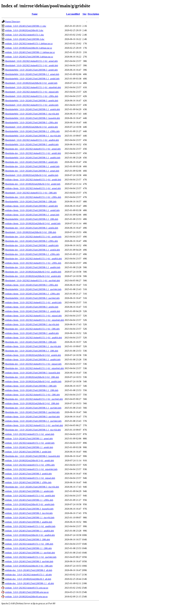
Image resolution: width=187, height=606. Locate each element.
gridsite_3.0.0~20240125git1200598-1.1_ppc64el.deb (30, 552)
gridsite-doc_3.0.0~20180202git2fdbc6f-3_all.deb (28, 579)
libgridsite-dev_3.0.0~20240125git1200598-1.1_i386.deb (31, 351)
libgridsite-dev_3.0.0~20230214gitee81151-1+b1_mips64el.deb (34, 368)
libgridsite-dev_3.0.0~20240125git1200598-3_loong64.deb (32, 456)
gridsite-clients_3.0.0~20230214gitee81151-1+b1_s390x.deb (33, 263)
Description (93, 14)
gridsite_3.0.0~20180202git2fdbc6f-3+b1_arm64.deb (29, 504)
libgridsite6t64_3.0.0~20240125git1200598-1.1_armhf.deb (32, 78)
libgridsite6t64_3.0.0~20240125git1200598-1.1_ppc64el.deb (33, 289)
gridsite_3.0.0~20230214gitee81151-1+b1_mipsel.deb (30, 478)
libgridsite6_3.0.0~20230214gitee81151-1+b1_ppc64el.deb (32, 280)
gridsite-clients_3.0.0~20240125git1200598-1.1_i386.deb (31, 390)
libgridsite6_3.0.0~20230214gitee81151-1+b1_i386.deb (31, 193)
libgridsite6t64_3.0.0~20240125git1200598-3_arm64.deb (31, 100)
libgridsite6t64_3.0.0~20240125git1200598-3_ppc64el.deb (32, 298)
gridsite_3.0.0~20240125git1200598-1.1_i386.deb (28, 548)
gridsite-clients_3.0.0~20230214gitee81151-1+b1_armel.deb (33, 188)
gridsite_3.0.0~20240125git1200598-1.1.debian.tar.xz (30, 52)
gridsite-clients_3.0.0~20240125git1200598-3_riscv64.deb (32, 324)
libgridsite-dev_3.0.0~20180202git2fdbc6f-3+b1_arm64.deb (33, 276)
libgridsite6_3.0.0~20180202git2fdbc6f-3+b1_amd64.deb (31, 175)
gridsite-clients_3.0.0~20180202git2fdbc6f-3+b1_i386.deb (32, 403)
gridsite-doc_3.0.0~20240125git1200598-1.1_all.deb (29, 583)
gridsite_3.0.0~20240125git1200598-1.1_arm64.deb (29, 491)
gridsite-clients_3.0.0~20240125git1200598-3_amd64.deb (32, 333)
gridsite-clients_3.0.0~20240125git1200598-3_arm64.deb (31, 307)
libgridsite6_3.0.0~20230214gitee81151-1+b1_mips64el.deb (33, 87)
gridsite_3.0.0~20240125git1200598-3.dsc (24, 39)
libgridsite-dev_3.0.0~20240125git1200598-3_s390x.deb (31, 241)
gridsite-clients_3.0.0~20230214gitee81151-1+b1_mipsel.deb (33, 315)
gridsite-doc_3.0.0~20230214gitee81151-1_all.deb (28, 574)
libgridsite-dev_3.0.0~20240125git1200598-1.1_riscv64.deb (33, 430)
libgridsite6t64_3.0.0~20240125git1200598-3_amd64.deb (32, 144)
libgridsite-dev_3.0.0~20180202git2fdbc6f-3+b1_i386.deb (32, 377)
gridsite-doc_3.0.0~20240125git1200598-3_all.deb (28, 570)
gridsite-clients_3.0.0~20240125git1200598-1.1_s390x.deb (32, 293)
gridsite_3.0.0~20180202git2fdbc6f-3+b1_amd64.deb (30, 535)
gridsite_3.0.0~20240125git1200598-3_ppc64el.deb (29, 561)
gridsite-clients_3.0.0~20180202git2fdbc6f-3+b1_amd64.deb (33, 381)
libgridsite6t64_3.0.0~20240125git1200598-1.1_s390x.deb (32, 131)
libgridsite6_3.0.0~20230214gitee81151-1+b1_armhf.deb (31, 65)
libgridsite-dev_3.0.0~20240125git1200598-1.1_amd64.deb (32, 267)
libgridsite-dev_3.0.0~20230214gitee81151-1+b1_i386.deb (32, 329)
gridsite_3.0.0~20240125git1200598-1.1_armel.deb (29, 438)
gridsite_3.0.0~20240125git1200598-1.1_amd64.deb (29, 530)
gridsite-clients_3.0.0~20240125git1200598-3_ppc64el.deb (32, 416)
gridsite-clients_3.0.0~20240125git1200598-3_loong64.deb (32, 372)
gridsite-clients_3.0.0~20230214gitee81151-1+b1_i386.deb (32, 394)
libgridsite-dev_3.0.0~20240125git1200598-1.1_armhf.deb (32, 166)
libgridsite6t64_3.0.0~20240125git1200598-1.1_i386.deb (31, 219)
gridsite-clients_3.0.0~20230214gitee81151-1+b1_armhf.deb (33, 179)
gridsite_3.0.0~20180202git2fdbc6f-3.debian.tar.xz (28, 48)
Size (84, 14)
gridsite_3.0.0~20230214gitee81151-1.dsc (24, 35)
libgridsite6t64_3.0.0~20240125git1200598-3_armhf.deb (31, 70)
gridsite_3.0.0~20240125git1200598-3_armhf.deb (28, 451)
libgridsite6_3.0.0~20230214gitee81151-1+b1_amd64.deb (32, 140)
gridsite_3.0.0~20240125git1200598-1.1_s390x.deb (29, 500)
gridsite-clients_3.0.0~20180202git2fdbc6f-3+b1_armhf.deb (32, 223)
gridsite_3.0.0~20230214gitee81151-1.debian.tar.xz (29, 43)
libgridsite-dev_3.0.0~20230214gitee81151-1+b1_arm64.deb (33, 236)
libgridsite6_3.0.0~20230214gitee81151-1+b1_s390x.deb (31, 96)
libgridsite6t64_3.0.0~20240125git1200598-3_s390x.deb (31, 122)
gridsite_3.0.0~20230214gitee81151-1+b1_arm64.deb (30, 495)
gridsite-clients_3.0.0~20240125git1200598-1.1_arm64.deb (32, 311)
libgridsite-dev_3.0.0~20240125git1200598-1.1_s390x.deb (32, 254)
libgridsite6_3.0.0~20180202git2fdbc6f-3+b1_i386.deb (30, 232)
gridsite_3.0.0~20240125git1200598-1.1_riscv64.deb (29, 517)
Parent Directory (12, 21)
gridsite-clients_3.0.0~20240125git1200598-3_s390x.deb (31, 285)
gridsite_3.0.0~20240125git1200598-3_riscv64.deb (29, 513)
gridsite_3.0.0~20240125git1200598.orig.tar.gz (27, 592)
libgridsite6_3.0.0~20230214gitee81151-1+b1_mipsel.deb (32, 92)
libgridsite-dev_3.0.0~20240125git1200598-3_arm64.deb (31, 228)
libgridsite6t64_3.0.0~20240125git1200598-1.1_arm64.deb (32, 109)
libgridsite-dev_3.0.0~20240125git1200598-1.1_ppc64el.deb (33, 408)
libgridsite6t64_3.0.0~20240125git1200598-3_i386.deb (30, 201)
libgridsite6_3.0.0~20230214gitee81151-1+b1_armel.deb (31, 61)
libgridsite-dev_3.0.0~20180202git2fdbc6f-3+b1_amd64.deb (33, 272)
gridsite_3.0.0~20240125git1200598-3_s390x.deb (28, 482)
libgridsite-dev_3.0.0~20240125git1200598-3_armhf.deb (31, 162)
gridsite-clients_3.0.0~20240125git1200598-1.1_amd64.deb (32, 359)
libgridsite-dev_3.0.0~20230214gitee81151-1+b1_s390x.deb (33, 197)
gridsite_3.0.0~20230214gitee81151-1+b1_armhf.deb (29, 443)
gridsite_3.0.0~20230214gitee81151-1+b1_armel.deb (29, 434)
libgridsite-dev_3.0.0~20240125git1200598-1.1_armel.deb (32, 171)
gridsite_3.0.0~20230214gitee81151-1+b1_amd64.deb (30, 526)
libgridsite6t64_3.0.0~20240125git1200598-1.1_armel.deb (32, 74)
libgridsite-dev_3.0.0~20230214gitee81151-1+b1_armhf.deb (33, 153)
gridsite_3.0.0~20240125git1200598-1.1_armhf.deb (29, 447)
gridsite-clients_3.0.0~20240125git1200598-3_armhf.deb (31, 206)
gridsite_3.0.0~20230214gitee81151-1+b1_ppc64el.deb (30, 557)
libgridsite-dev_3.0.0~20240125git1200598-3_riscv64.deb (32, 487)
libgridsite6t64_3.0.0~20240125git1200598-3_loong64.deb (32, 118)
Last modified (73, 14)
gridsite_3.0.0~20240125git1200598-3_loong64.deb (29, 509)
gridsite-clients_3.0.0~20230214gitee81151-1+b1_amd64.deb (33, 337)
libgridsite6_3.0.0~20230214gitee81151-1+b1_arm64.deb (31, 105)
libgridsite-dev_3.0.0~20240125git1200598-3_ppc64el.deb (32, 412)
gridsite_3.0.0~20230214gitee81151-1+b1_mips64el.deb (31, 469)
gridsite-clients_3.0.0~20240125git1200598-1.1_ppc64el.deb (33, 421)
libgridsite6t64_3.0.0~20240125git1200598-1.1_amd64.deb (32, 157)
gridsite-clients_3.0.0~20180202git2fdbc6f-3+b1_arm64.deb (33, 355)
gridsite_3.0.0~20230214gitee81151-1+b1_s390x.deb (30, 465)
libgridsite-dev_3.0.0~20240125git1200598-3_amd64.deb (32, 245)
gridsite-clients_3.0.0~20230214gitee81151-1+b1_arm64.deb (33, 302)
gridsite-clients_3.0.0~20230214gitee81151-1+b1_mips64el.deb (34, 320)
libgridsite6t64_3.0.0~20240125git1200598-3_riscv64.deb (32, 114)
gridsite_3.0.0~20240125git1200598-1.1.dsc (25, 26)
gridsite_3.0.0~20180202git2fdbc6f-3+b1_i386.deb (29, 566)
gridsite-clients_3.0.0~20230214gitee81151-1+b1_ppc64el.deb (34, 425)
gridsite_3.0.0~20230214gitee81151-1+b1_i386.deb (29, 544)
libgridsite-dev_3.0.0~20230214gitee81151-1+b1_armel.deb (33, 149)
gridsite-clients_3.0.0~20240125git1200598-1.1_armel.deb (32, 214)
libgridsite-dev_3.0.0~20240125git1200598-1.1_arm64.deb (32, 250)
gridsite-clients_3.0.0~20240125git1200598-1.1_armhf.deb (32, 210)
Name (35, 14)
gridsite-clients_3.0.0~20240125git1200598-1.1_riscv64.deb (33, 346)
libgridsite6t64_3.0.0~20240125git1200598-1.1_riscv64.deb (33, 135)
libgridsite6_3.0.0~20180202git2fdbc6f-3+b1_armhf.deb (31, 83)
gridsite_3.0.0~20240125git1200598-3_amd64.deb (28, 522)
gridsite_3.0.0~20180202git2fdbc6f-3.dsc (24, 30)
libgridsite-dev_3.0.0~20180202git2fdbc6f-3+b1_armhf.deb (32, 184)
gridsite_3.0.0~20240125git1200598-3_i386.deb (27, 539)
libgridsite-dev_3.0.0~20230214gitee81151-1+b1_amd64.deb (33, 258)
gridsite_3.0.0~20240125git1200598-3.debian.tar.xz (29, 56)
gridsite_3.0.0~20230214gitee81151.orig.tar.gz (26, 588)
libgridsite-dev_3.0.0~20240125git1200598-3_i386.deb (30, 342)
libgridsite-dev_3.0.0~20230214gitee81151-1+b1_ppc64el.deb (34, 399)
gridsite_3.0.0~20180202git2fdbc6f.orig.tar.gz (26, 596)
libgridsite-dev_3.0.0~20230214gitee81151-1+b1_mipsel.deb (33, 364)
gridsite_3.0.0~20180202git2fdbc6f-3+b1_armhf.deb (29, 460)
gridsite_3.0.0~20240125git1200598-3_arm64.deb (28, 473)
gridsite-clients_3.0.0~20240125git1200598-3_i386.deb (31, 386)
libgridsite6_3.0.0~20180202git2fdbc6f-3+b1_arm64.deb (31, 127)
